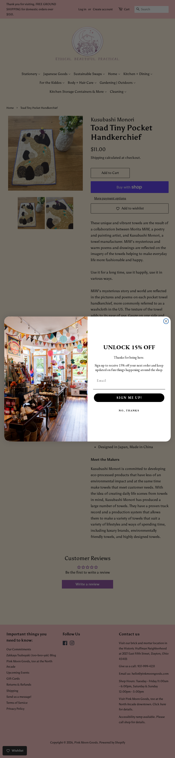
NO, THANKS (129, 410)
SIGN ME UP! (129, 397)
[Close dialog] (166, 321)
